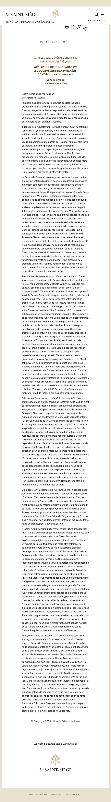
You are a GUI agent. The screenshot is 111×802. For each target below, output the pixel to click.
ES (53, 41)
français (94, 21)
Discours (27, 21)
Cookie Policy (57, 794)
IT (64, 41)
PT (69, 41)
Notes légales (41, 794)
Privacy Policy (72, 794)
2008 (38, 21)
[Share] (93, 29)
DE (41, 41)
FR (59, 41)
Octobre (48, 21)
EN (47, 41)
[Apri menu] (103, 14)
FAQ (31, 794)
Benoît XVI (12, 21)
